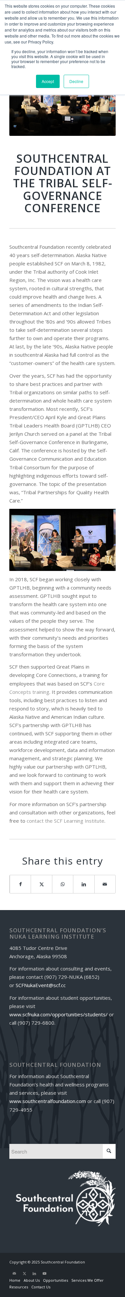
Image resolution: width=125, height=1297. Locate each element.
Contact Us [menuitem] (40, 1287)
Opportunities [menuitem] (55, 1280)
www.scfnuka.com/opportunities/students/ (58, 1014)
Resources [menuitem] (18, 1287)
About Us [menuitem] (32, 1280)
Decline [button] (76, 81)
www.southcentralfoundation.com (47, 1101)
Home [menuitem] (14, 1280)
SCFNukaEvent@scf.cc (41, 985)
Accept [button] (48, 81)
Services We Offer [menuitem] (87, 1280)
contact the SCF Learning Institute (65, 820)
